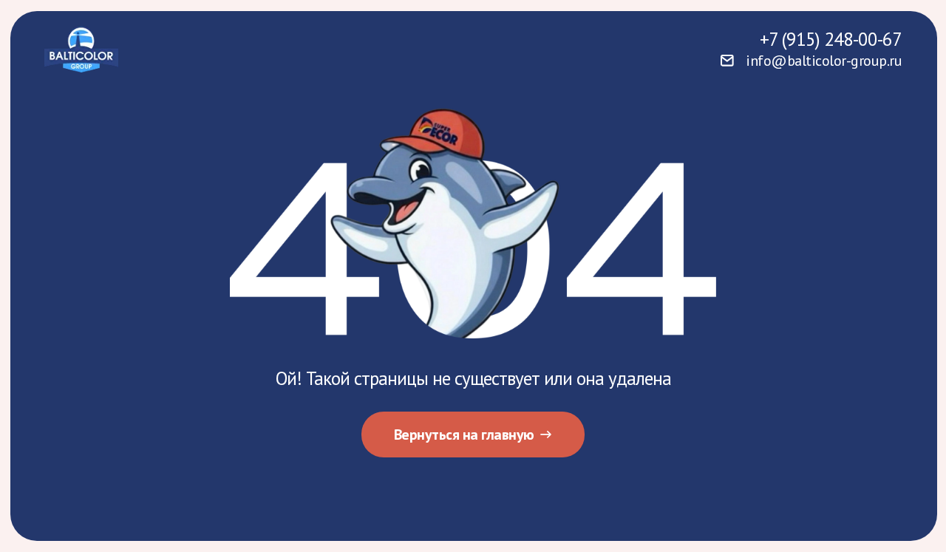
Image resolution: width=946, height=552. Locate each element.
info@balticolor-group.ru (824, 60)
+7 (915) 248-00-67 (831, 39)
